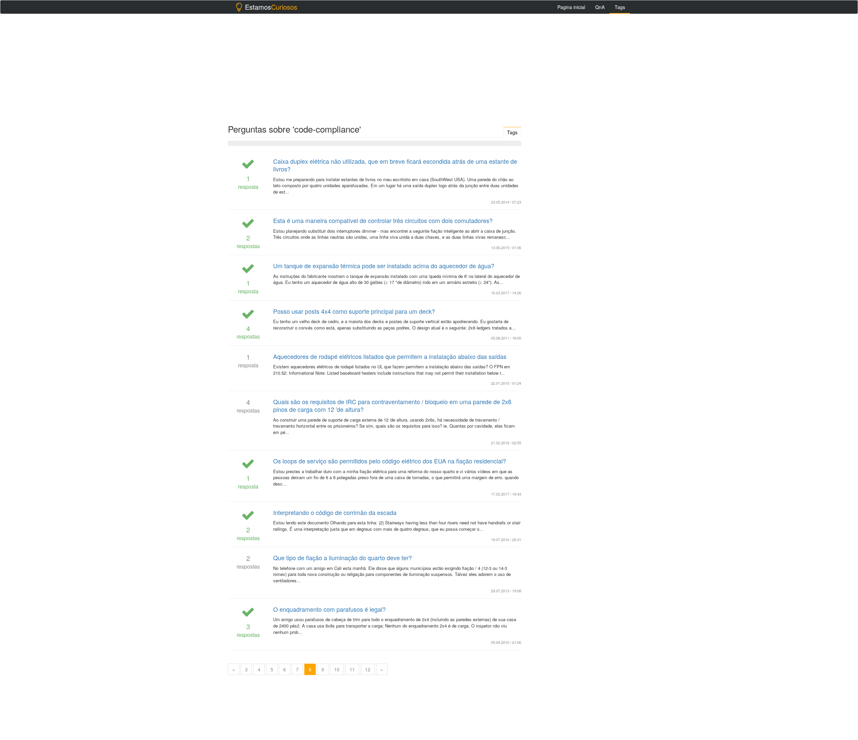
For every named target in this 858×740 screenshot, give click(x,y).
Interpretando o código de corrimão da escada (334, 512)
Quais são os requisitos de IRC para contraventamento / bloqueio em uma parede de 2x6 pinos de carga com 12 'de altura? (392, 405)
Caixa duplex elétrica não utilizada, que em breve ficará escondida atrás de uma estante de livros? (395, 165)
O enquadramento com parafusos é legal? (329, 609)
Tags (620, 7)
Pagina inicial (571, 7)
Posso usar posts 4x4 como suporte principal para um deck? (354, 311)
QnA (600, 7)
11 (352, 669)
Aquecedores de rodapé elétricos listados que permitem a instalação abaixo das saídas (389, 356)
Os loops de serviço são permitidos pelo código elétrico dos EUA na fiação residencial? (389, 460)
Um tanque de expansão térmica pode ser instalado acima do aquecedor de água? (383, 265)
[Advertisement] (429, 67)
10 (337, 669)
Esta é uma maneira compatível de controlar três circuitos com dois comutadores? (383, 220)
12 (367, 669)
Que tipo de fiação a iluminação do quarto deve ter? (342, 557)
